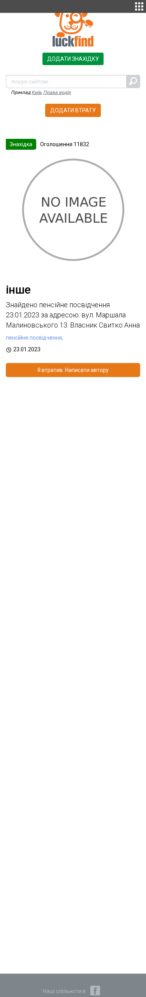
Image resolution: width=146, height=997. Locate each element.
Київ (36, 92)
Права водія (57, 92)
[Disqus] (73, 501)
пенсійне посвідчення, (34, 338)
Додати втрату (73, 110)
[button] (139, 5)
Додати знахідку (73, 59)
